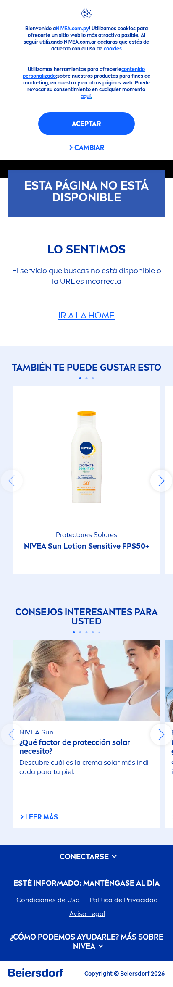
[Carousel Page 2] (87, 378)
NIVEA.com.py (72, 29)
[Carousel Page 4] (93, 632)
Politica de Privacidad (123, 900)
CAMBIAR (89, 148)
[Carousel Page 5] (99, 632)
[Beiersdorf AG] (35, 974)
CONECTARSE (85, 857)
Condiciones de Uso (48, 900)
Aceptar (86, 124)
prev (12, 481)
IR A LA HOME (86, 315)
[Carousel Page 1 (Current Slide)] (80, 378)
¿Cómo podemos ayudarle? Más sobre (86, 942)
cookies (113, 49)
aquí (86, 96)
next (161, 481)
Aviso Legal (87, 914)
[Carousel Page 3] (93, 378)
